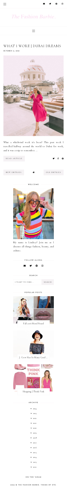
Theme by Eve (48, 485)
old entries (53, 172)
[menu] (4, 4)
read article (14, 159)
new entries (14, 172)
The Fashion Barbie (28, 485)
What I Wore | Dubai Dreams (32, 46)
